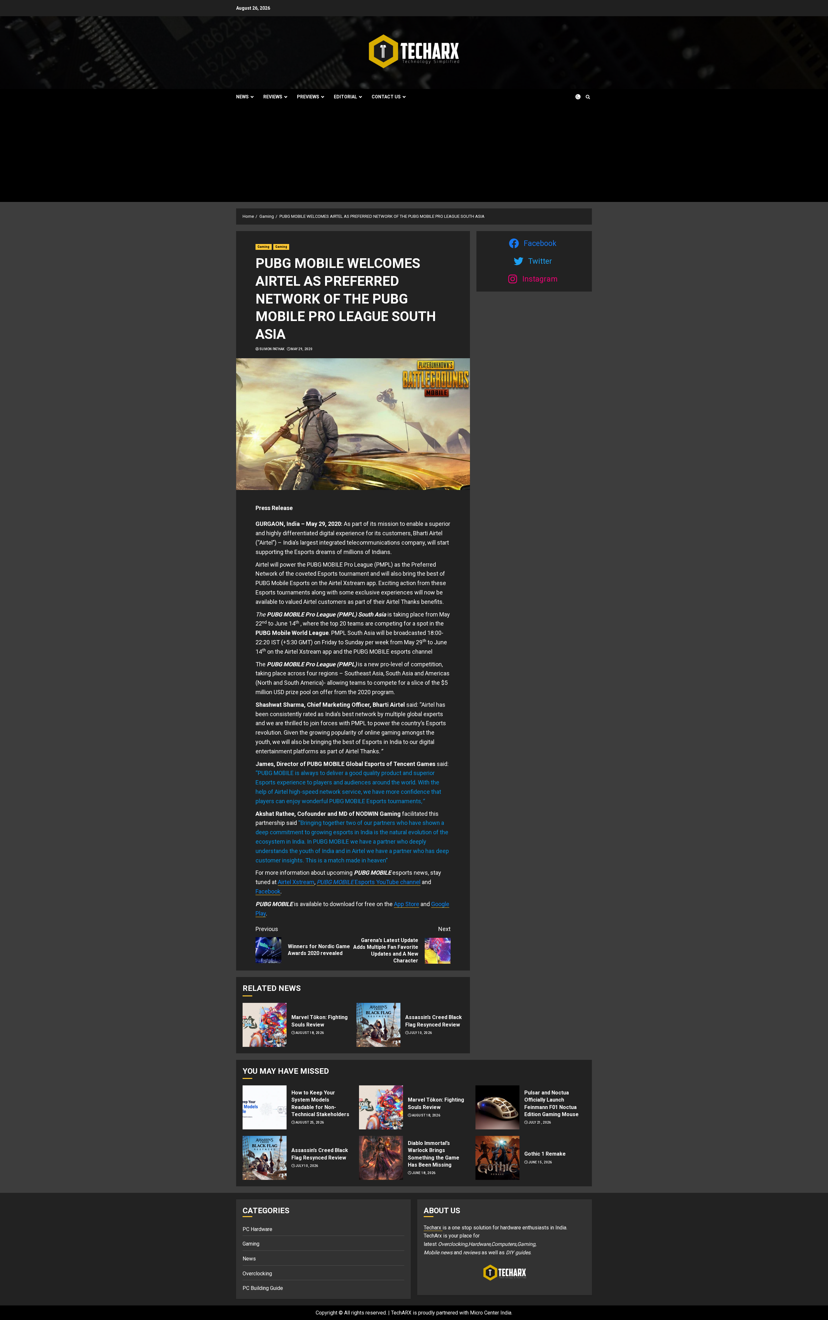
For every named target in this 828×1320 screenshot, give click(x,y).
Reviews (272, 96)
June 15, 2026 (540, 1162)
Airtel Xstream (296, 882)
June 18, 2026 (424, 1173)
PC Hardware (257, 1229)
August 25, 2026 (310, 1122)
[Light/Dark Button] (574, 97)
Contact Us (386, 96)
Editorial (345, 96)
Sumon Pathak (272, 349)
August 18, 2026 (310, 1033)
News (242, 96)
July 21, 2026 (539, 1122)
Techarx (433, 1228)
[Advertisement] (414, 153)
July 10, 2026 (420, 1033)
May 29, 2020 (301, 349)
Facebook (268, 891)
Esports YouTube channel (387, 882)
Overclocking (257, 1273)
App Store (406, 904)
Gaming (263, 247)
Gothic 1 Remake (545, 1154)
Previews (308, 96)
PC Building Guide (263, 1288)
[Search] (588, 97)
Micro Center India (490, 1313)
